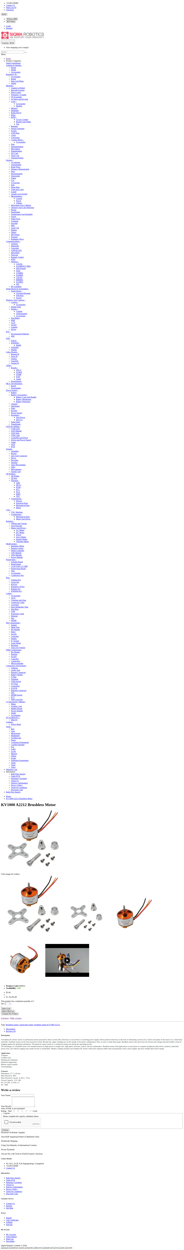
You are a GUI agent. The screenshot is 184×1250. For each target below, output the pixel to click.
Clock (13, 135)
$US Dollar (11, 22)
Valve (13, 767)
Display (14, 309)
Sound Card (16, 472)
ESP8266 (15, 343)
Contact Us (10, 5)
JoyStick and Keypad (19, 99)
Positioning (15, 212)
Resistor (14, 654)
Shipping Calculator (19, 778)
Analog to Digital (18, 88)
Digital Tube (16, 307)
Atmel (18, 379)
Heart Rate (15, 187)
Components (16, 499)
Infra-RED (15, 253)
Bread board (16, 564)
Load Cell (15, 228)
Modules (10, 86)
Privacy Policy (17, 785)
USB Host (15, 133)
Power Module (17, 557)
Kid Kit (14, 584)
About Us (15, 781)
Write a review (16, 1018)
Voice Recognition (18, 465)
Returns (9, 1206)
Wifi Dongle (21, 268)
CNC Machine (17, 512)
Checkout (10, 10)
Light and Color (17, 189)
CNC (8, 510)
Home (8, 59)
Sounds (9, 449)
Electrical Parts (22, 503)
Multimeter (15, 736)
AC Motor (20, 530)
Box (12, 729)
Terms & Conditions (19, 787)
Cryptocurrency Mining (16, 702)
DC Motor (20, 532)
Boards (14, 368)
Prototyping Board (18, 569)
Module (19, 106)
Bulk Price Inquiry (18, 774)
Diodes (14, 639)
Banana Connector (18, 672)
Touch (13, 217)
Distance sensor (17, 548)
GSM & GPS (16, 250)
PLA (18, 492)
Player (13, 458)
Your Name (5, 1095)
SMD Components (14, 650)
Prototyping (11, 560)
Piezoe (13, 210)
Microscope (15, 733)
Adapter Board (17, 562)
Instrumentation (17, 147)
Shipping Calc (11, 769)
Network (14, 255)
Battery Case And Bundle (26, 397)
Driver (13, 329)
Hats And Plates (17, 81)
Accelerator (15, 162)
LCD (13, 323)
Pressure (14, 237)
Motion (14, 230)
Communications (13, 241)
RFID (14, 117)
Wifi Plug (20, 296)
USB (13, 611)
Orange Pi (15, 363)
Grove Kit (15, 582)
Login (8, 26)
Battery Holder (17, 675)
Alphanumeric (21, 314)
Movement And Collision (21, 205)
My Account (11, 1234)
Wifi (12, 336)
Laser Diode (16, 643)
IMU (13, 226)
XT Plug (14, 684)
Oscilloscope (16, 738)
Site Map (9, 1208)
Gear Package (16, 526)
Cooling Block (17, 140)
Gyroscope (15, 183)
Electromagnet (16, 174)
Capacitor (15, 636)
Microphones (16, 469)
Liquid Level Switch (19, 194)
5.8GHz (19, 277)
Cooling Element (17, 745)
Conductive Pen (17, 575)
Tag (17, 124)
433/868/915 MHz (23, 266)
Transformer (16, 424)
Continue (5, 1130)
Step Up (19, 420)
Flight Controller (17, 551)
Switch (14, 131)
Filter (13, 408)
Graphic (19, 311)
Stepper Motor (21, 539)
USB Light (15, 435)
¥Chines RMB (12, 19)
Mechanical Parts (23, 505)
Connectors (15, 661)
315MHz (19, 273)
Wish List (10, 1239)
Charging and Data (18, 600)
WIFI (13, 259)
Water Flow (15, 219)
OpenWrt (14, 361)
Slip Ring (15, 609)
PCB (13, 447)
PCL (18, 490)
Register (9, 28)
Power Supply (12, 390)
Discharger (15, 406)
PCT (13, 697)
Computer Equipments (20, 742)
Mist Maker (15, 149)
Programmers (16, 381)
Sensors (9, 160)
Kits (8, 578)
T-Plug (13, 677)
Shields (14, 350)
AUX (13, 598)
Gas (12, 180)
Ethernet (14, 616)
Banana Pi (15, 354)
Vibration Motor (22, 541)
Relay (13, 115)
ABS (18, 483)
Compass (14, 221)
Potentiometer (16, 151)
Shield (13, 70)
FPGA (18, 370)
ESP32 (14, 341)
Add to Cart (6, 1009)
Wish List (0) (11, 8)
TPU (18, 496)
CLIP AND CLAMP (19, 566)
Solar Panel (15, 422)
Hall (12, 185)
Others (13, 232)
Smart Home (16, 291)
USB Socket (16, 681)
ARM (9, 365)
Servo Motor (21, 537)
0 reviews (5, 1018)
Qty (2, 1004)
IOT (8, 332)
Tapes (13, 763)
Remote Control (17, 257)
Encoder (14, 223)
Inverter (14, 411)
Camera (14, 302)
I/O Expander (16, 97)
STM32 (19, 372)
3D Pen (14, 478)
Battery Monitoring (23, 399)
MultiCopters (12, 544)
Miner (13, 704)
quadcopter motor (26, 1025)
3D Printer (15, 476)
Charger (14, 404)
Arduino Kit (16, 580)
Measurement (17, 196)
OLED (14, 325)
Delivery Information (19, 783)
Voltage (19, 203)
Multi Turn (15, 627)
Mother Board (16, 708)
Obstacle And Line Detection (22, 207)
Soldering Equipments (20, 760)
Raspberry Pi (11, 74)
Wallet (13, 713)
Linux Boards (12, 352)
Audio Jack (15, 670)
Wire (13, 571)
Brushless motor (12, 1025)
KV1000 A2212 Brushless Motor (19, 799)
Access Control (22, 119)
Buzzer (14, 453)
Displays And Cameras (15, 300)
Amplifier (15, 451)
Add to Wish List (8, 1011)
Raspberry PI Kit (17, 587)
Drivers (19, 501)
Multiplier (15, 110)
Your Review (6, 1106)
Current (19, 198)
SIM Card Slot (17, 699)
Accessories (15, 72)
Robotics (10, 521)
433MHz (19, 275)
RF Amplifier (16, 286)
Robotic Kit (15, 589)
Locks (13, 751)
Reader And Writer (23, 122)
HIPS (18, 494)
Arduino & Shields (14, 65)
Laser (14, 101)
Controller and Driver (19, 438)
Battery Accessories (19, 395)
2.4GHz (19, 264)
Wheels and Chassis (19, 523)
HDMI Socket (16, 695)
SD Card (14, 153)
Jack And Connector (19, 456)
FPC (13, 693)
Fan (12, 747)
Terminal (14, 679)
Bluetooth (15, 246)
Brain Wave (15, 167)
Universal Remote (23, 293)
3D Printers (11, 474)
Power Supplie (17, 711)
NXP (18, 377)
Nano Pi (14, 356)
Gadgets (10, 722)
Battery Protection (23, 402)
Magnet (14, 754)
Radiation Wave (17, 239)
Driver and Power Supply (21, 440)
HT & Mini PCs (13, 718)
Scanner (14, 327)
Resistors (14, 645)
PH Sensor (15, 235)
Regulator (15, 415)
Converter (15, 248)
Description (10, 1029)
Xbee (18, 271)
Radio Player (16, 113)
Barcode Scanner (18, 90)
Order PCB (15, 776)
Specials (9, 1225)
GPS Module (16, 553)
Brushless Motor (17, 546)
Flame (13, 178)
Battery (14, 393)
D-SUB (14, 688)
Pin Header (15, 630)
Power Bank (16, 724)
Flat (12, 618)
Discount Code (17, 790)
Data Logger (16, 92)
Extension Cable (17, 614)
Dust (13, 171)
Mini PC (14, 720)
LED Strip (15, 433)
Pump (13, 740)
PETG (18, 485)
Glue (13, 731)
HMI (13, 320)
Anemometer (16, 165)
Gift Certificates (12, 1220)
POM (18, 487)
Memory (14, 108)
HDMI (13, 620)
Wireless (15, 262)
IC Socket (15, 641)
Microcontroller (17, 663)
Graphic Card (16, 706)
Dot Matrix (15, 318)
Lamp (13, 442)
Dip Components (13, 623)
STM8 (18, 374)
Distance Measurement (20, 169)
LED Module (16, 431)
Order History (11, 1237)
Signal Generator (17, 129)
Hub (13, 144)
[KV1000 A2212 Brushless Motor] (32, 937)
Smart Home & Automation (17, 289)
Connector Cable (17, 602)
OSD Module (16, 555)
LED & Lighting (13, 426)
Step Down (20, 417)
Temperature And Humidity (22, 214)
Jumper (14, 625)
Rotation (14, 126)
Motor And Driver (23, 519)
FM (17, 284)
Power (18, 201)
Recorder (14, 460)
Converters (15, 138)
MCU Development (14, 384)
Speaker (14, 463)
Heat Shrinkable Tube (19, 607)
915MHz (19, 282)
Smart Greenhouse (13, 63)
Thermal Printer (17, 158)
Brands (9, 1218)
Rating (3, 1111)
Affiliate (9, 1222)
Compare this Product (10, 1014)
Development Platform (20, 334)
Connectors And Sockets (16, 666)
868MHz (19, 280)
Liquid (13, 192)
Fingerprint (15, 176)
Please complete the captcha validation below (21, 1116)
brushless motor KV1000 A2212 (47, 1025)
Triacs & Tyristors (18, 648)
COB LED (15, 429)
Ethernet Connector (18, 690)
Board (13, 68)
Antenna (14, 244)
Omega (14, 359)
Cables (9, 593)
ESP (8, 338)
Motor (18, 508)
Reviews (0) (11, 1031)
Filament (15, 481)
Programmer (16, 388)
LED (13, 444)
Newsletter (10, 1241)
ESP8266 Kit (16, 591)
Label (13, 749)
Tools (9, 727)
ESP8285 (15, 347)
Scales (13, 758)
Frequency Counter (18, 95)
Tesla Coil (15, 156)
